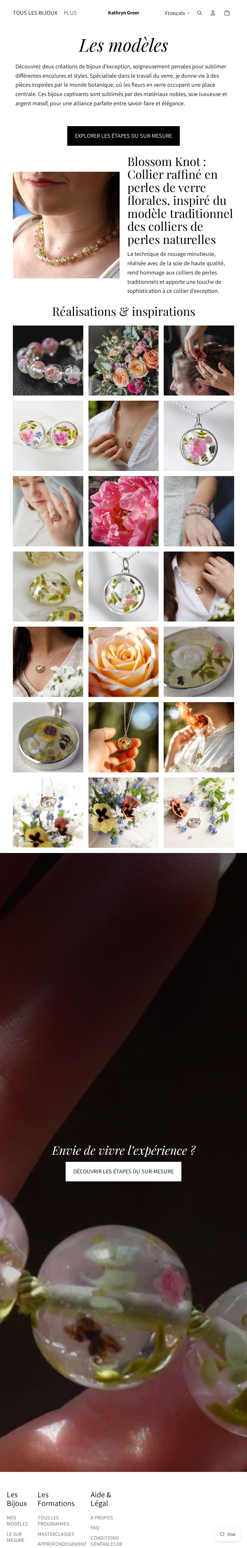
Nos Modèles (17, 1520)
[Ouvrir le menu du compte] (213, 13)
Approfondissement (62, 1544)
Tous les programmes (53, 1520)
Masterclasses (56, 1534)
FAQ (95, 1527)
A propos (102, 1517)
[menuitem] (70, 13)
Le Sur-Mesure (15, 1537)
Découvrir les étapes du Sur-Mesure (123, 1171)
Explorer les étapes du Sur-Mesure (123, 135)
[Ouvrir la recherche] (199, 13)
